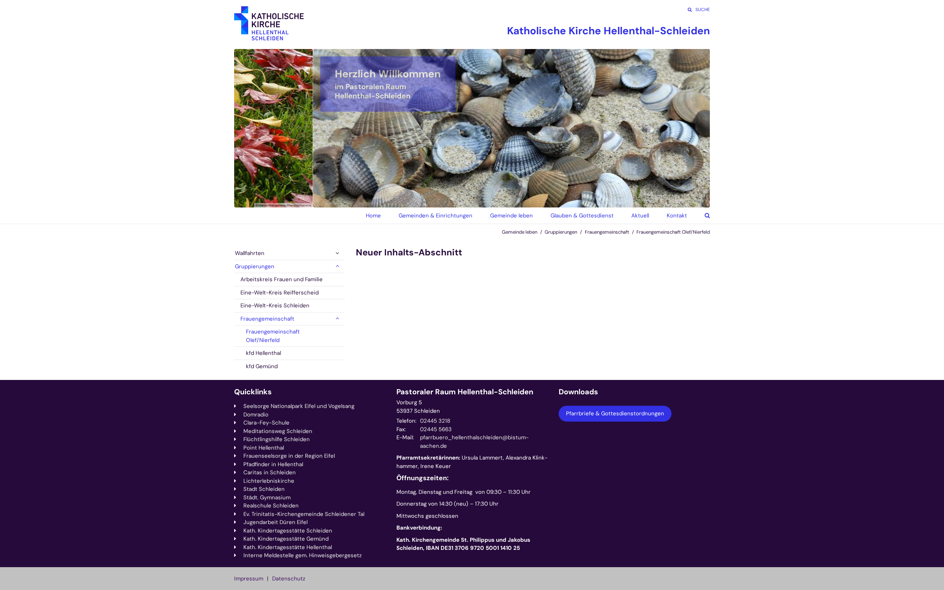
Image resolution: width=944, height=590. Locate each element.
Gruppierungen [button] (254, 266)
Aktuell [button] (640, 215)
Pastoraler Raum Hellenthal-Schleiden (464, 392)
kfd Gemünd (262, 366)
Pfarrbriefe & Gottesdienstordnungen (615, 413)
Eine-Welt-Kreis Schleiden (274, 305)
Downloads (578, 392)
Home (373, 215)
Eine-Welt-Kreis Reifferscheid (279, 292)
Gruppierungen (561, 232)
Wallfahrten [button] (249, 253)
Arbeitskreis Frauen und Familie (281, 279)
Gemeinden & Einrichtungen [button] (435, 215)
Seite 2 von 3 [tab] (472, 200)
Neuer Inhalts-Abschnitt (409, 252)
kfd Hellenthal (263, 353)
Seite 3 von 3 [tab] (484, 200)
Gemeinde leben (519, 232)
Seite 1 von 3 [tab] (459, 200)
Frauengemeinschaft (607, 232)
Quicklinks (253, 392)
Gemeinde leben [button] (511, 215)
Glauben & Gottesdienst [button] (582, 215)
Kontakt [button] (677, 215)
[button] (702, 215)
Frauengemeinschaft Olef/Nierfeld (673, 232)
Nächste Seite (695, 128)
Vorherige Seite (249, 128)
